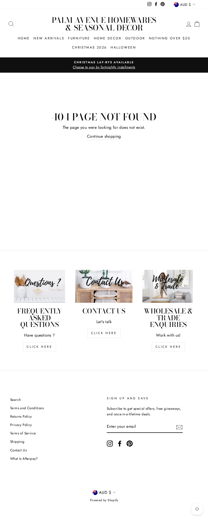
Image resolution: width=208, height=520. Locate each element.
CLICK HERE (104, 333)
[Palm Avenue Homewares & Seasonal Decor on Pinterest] (130, 443)
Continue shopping (104, 136)
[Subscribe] (179, 426)
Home (24, 38)
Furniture (79, 38)
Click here (168, 346)
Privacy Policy (21, 424)
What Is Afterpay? (24, 458)
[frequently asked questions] (39, 286)
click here (39, 346)
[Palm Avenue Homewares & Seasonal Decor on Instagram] (110, 443)
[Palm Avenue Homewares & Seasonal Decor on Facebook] (120, 443)
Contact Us (18, 450)
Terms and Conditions (27, 408)
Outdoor (135, 38)
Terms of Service (23, 433)
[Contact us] (104, 286)
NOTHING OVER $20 (169, 38)
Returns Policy (21, 416)
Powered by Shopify (104, 500)
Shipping (17, 441)
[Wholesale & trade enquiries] (168, 286)
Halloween (123, 47)
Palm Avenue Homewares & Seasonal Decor (104, 23)
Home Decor (108, 38)
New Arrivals (48, 38)
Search (15, 399)
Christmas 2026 (89, 47)
